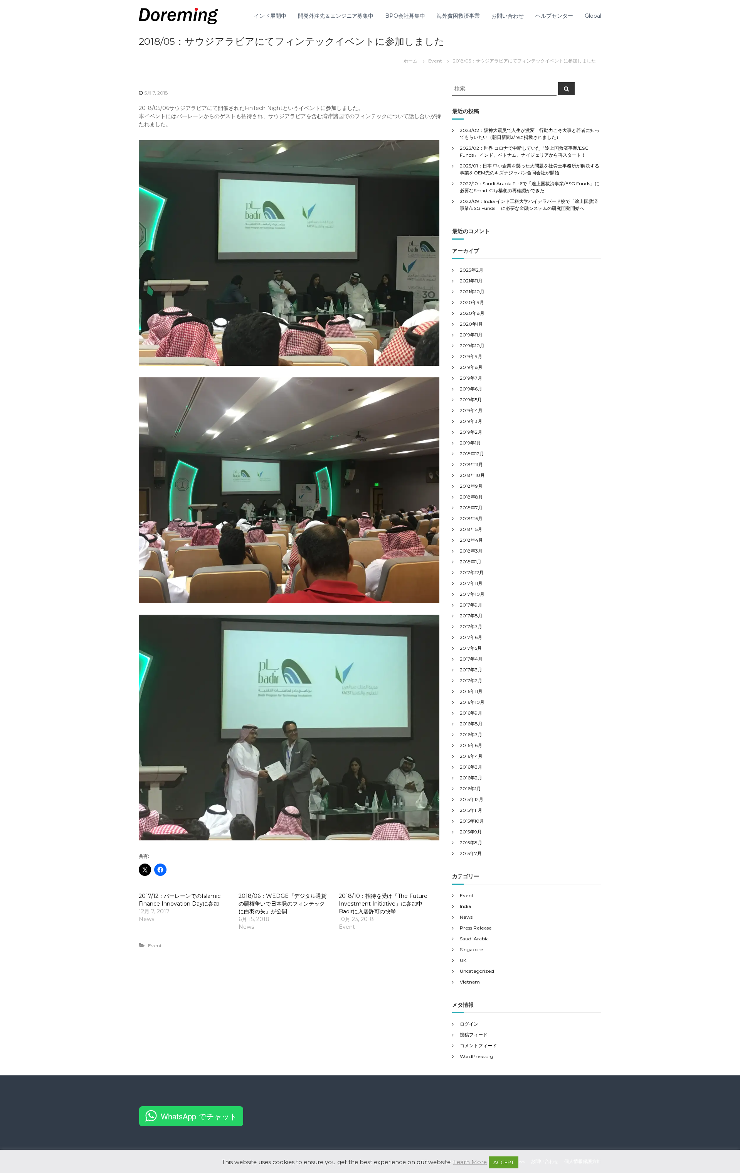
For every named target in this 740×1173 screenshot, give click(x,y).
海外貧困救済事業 (458, 15)
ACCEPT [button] (503, 1162)
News (466, 917)
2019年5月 (471, 399)
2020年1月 (471, 324)
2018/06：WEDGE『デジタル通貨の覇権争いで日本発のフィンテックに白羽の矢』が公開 (282, 903)
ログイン (469, 1024)
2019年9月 (471, 356)
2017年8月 (471, 616)
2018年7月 (471, 507)
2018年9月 (471, 486)
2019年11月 (471, 335)
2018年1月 (470, 562)
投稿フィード (474, 1035)
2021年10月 (472, 291)
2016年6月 (471, 745)
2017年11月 (471, 583)
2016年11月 (471, 691)
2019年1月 (470, 443)
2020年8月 (472, 313)
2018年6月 (471, 518)
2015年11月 (471, 810)
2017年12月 (472, 572)
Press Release (476, 928)
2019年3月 (471, 421)
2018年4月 (471, 540)
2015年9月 (471, 832)
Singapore (471, 949)
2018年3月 (471, 551)
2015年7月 (471, 853)
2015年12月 (471, 799)
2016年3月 (471, 767)
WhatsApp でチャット (199, 1116)
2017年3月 (471, 670)
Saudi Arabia (474, 938)
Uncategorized (477, 971)
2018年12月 (472, 453)
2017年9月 (471, 605)
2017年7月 (471, 626)
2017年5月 (471, 648)
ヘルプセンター (554, 15)
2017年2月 (471, 680)
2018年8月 (471, 497)
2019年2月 (471, 432)
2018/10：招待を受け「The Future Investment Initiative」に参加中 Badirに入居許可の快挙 (383, 903)
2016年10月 (472, 702)
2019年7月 (471, 378)
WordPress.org (476, 1056)
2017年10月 (472, 594)
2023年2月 (471, 270)
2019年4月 (471, 410)
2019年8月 (471, 367)
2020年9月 (472, 302)
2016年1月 (470, 788)
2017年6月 (471, 637)
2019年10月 (472, 345)
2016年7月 (471, 734)
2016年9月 (471, 713)
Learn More (470, 1162)
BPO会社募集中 (405, 15)
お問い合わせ (507, 15)
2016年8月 (471, 724)
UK (463, 960)
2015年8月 (471, 842)
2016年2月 (471, 778)
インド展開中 (270, 15)
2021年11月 (471, 281)
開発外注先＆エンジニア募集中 (335, 15)
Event (435, 61)
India (465, 906)
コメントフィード (478, 1045)
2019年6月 (471, 389)
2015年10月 (472, 821)
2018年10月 (472, 475)
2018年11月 (471, 464)
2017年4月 (471, 659)
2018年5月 (471, 529)
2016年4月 (471, 756)
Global (593, 15)
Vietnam (470, 982)
